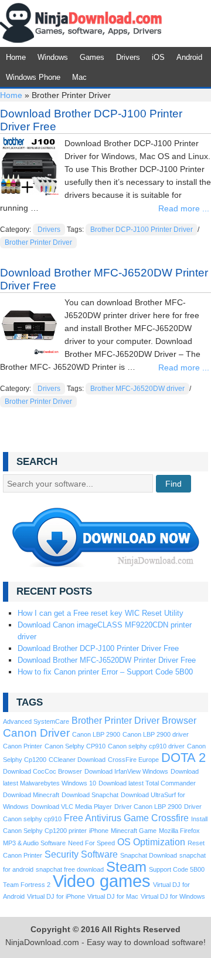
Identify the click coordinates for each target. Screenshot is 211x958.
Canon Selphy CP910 (75, 746)
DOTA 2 (183, 757)
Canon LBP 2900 (96, 734)
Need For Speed (91, 842)
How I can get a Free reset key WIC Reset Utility (100, 613)
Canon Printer (22, 746)
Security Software (81, 854)
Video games (102, 880)
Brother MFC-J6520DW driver (137, 388)
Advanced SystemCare (36, 721)
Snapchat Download (148, 855)
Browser (179, 721)
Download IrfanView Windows (126, 771)
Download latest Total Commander (147, 783)
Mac (79, 77)
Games (92, 57)
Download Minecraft (31, 794)
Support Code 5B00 (177, 869)
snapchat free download (70, 869)
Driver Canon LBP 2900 (148, 806)
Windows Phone (33, 77)
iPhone (98, 830)
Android (189, 57)
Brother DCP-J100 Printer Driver (141, 229)
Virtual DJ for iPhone (56, 896)
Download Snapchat (90, 794)
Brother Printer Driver (38, 242)
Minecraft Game (133, 830)
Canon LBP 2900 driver (155, 734)
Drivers (128, 57)
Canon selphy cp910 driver (146, 746)
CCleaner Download (77, 759)
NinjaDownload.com (81, 23)
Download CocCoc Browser (42, 771)
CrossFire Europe (133, 759)
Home (16, 57)
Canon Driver (36, 733)
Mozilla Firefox (179, 830)
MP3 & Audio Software (34, 842)
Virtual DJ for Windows (173, 896)
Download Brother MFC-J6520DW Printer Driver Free (107, 660)
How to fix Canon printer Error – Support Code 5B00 (105, 671)
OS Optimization (151, 842)
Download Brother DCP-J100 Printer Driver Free (98, 648)
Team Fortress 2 (26, 884)
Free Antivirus (92, 818)
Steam (126, 867)
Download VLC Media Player (71, 806)
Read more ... (183, 208)
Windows (53, 57)
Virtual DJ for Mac (112, 896)
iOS (158, 57)
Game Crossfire (156, 818)
